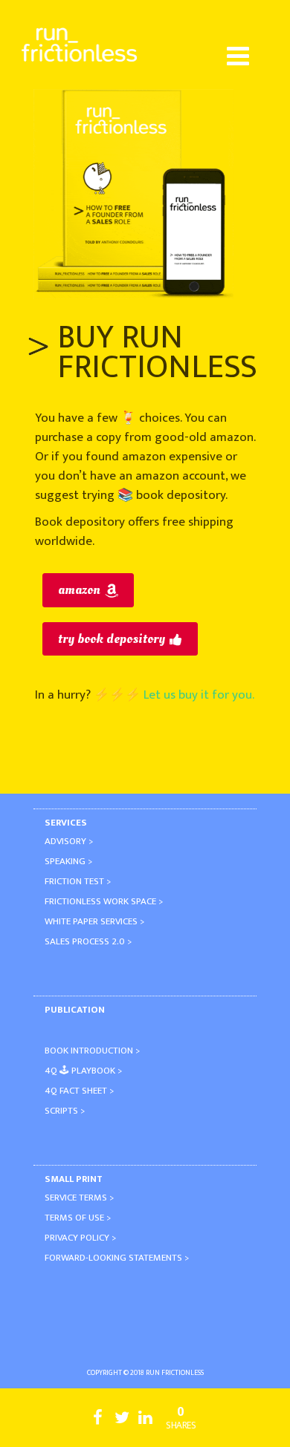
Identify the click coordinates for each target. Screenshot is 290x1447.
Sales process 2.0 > (88, 941)
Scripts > (65, 1111)
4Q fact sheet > (79, 1090)
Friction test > (78, 881)
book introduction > (92, 1050)
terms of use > (78, 1217)
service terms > (79, 1197)
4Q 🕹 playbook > (83, 1070)
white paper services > (94, 921)
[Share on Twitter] (122, 1422)
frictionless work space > (104, 901)
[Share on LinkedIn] (146, 1422)
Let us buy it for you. (199, 695)
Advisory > (69, 841)
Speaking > (68, 861)
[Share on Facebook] (98, 1422)
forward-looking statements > (117, 1258)
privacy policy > (80, 1237)
